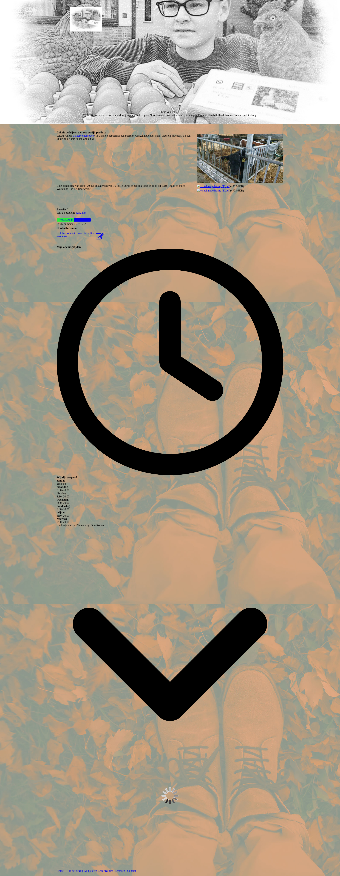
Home (60, 870)
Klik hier (81, 212)
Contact (131, 870)
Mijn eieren (90, 870)
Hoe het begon (74, 870)
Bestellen (120, 870)
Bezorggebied (105, 870)
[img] (86, 19)
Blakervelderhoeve (83, 135)
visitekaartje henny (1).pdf (215, 186)
